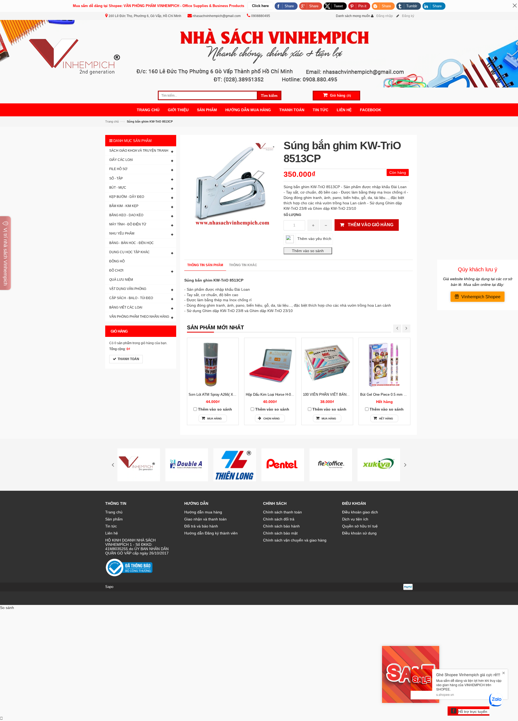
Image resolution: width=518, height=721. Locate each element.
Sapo (109, 587)
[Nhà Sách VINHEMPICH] (259, 53)
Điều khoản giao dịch (360, 512)
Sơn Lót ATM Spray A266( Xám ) (214, 394)
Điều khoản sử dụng (359, 533)
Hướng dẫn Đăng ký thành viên (211, 533)
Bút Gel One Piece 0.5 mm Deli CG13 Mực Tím (397, 394)
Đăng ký (408, 16)
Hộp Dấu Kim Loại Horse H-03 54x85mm (277, 394)
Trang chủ (112, 121)
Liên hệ (111, 533)
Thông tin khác (243, 265)
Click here (260, 6)
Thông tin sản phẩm (205, 265)
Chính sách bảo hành (281, 526)
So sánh (7, 607)
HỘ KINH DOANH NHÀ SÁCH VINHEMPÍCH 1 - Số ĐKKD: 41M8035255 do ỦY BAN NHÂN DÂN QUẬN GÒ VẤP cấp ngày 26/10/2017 (137, 546)
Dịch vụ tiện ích (355, 519)
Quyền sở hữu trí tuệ (360, 526)
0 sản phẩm (123, 343)
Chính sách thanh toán (282, 512)
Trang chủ (113, 512)
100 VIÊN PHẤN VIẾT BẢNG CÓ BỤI (332, 394)
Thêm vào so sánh (215, 409)
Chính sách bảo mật (280, 533)
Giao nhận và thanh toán (205, 519)
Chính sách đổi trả (278, 519)
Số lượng (292, 215)
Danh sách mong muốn (353, 16)
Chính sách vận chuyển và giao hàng (294, 540)
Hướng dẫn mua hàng (203, 512)
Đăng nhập (384, 16)
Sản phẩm (114, 519)
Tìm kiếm (269, 95)
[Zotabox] (1, 718)
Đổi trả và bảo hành (201, 526)
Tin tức (111, 526)
